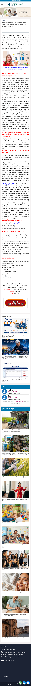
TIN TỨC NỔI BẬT (8, 409)
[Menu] (2, 4)
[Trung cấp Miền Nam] (15, 4)
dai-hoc (4, 20)
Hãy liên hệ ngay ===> (8, 277)
